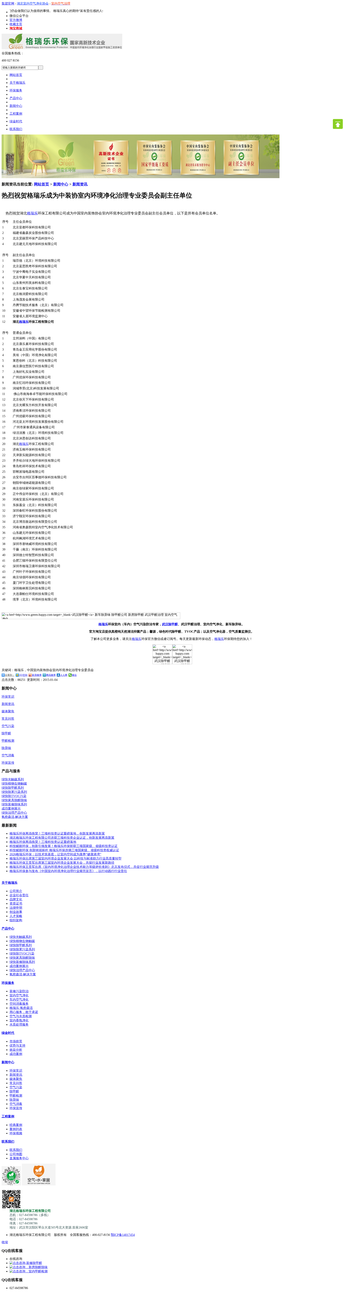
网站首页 (41, 184)
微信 (74, 675)
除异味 (6, 748)
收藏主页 (16, 24)
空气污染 (8, 726)
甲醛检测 (8, 740)
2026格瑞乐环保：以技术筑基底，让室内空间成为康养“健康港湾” (55, 854)
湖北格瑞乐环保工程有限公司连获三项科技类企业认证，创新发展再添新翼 (62, 837)
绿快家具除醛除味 (14, 800)
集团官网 (8, 3)
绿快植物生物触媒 (14, 783)
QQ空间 (23, 675)
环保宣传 (8, 762)
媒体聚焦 (8, 711)
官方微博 (16, 20)
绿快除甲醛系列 (13, 787)
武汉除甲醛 (170, 624)
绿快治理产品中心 (14, 812)
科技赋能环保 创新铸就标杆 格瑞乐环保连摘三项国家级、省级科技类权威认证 (64, 850)
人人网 (63, 675)
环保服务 (8, 983)
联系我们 (8, 1141)
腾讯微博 (51, 675)
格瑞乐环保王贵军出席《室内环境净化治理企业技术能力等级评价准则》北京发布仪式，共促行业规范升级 (84, 866)
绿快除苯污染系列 (14, 791)
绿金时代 (8, 1033)
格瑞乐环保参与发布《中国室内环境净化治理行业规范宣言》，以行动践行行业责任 (68, 871)
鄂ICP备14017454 (123, 1234)
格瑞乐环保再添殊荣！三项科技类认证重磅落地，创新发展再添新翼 (57, 833)
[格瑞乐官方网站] (62, 50)
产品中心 (8, 928)
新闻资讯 (80, 184)
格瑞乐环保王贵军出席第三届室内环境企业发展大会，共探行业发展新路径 (62, 862)
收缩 (5, 1242)
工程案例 (8, 1116)
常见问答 (8, 718)
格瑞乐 (32, 213)
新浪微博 (36, 675)
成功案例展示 (11, 808)
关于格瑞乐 (9, 882)
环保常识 (8, 696)
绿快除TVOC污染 (14, 796)
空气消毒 (8, 755)
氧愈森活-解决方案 (15, 816)
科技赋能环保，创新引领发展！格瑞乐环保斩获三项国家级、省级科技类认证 (64, 846)
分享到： (9, 675)
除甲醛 (6, 733)
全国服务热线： (13, 53)
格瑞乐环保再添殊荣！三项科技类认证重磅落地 (43, 841)
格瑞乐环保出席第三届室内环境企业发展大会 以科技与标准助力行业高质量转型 (65, 858)
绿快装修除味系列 (14, 804)
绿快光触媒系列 (13, 779)
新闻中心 (60, 184)
